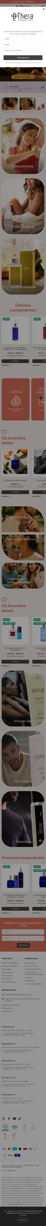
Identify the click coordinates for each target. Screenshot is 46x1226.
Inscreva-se (23, 57)
